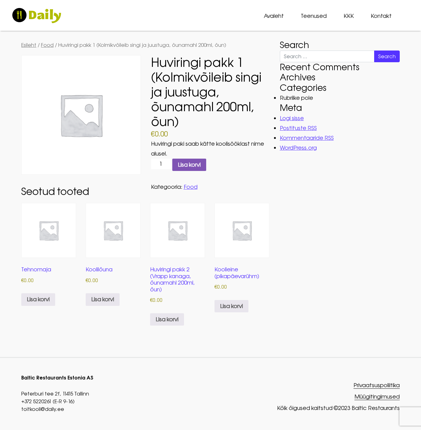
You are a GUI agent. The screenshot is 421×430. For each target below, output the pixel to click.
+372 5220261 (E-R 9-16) (48, 401)
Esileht (28, 45)
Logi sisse (292, 118)
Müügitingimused (377, 397)
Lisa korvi (189, 164)
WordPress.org (298, 148)
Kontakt (381, 16)
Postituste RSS (298, 128)
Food (47, 45)
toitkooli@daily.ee (42, 409)
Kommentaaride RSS (307, 138)
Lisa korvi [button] (38, 299)
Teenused (314, 16)
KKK (349, 16)
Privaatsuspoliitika (377, 385)
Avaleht (274, 16)
